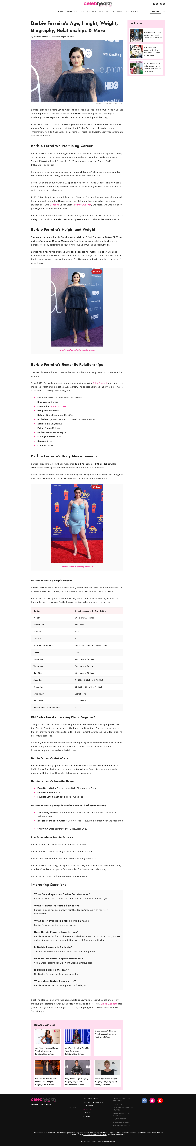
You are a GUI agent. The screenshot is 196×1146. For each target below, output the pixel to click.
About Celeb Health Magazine (122, 1100)
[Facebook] (154, 4)
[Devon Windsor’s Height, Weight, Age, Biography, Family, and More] (107, 1067)
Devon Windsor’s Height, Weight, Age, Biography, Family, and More (106, 1081)
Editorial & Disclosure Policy (95, 1135)
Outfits (71, 11)
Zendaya (54, 204)
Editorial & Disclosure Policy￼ (123, 1109)
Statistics (131, 11)
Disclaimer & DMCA (121, 1122)
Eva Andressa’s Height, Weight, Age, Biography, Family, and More (106, 1034)
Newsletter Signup (121, 1126)
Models (87, 1109)
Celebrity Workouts (93, 1102)
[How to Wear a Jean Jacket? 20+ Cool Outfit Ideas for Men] (136, 35)
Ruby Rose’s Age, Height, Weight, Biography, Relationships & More (76, 1081)
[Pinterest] (164, 4)
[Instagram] (157, 4)
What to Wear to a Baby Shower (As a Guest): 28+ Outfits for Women (152, 67)
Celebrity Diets (90, 1099)
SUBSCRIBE (155, 11)
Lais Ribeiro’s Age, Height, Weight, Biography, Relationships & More (47, 1051)
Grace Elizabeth (109, 1003)
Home (60, 11)
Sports (86, 1116)
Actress (62, 406)
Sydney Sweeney (82, 204)
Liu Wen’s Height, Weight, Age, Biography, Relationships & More (77, 1051)
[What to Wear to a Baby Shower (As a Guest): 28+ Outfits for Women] (136, 67)
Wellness (117, 11)
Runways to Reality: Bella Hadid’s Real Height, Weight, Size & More (46, 1081)
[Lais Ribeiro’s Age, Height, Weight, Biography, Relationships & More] (47, 1036)
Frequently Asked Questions (121, 1114)
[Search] (164, 11)
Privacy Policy (119, 1119)
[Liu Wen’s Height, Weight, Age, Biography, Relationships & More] (77, 1036)
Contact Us (118, 1104)
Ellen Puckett (100, 383)
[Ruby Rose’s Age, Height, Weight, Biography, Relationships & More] (77, 1067)
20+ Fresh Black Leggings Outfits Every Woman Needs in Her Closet (153, 51)
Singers (87, 1113)
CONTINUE (72, 1108)
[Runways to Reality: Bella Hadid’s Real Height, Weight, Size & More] (47, 1067)
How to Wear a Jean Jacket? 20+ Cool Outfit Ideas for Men (153, 35)
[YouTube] (161, 4)
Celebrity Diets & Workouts (94, 11)
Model (54, 406)
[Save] (96, 271)
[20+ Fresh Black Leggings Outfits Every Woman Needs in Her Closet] (136, 51)
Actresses (88, 1106)
